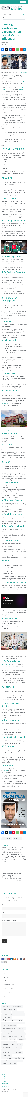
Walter (6, 845)
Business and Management (10, 981)
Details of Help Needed (9, 920)
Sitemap (3, 1085)
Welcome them (5, 545)
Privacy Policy (5, 1086)
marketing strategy (8, 1044)
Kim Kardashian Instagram (22, 72)
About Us (4, 1073)
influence (4, 1036)
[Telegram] (24, 49)
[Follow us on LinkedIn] (11, 959)
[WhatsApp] (17, 49)
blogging (4, 1009)
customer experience (12, 1025)
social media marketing (13, 1058)
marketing (13, 1041)
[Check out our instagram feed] (24, 959)
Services (3, 1074)
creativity (22, 1022)
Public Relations (7, 992)
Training (3, 1076)
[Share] (3, 49)
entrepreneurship (19, 1031)
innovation (22, 1036)
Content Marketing (8, 984)
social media (6, 1055)
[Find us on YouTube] (18, 959)
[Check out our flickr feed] (2, 962)
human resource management (19, 1033)
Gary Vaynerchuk (6, 664)
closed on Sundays (6, 403)
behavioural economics (17, 1006)
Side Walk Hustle (17, 653)
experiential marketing (7, 1033)
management (5, 1041)
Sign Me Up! (23, 1)
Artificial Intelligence (6, 1006)
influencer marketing (13, 1036)
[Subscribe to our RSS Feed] (14, 959)
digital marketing (7, 1031)
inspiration (5, 1039)
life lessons (21, 1039)
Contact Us (4, 1083)
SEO (12, 1052)
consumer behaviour (19, 1014)
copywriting (15, 1022)
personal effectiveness (7, 1049)
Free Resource (5, 1081)
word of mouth (13, 1063)
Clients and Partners (6, 1078)
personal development (16, 1047)
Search (23, 14)
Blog (4, 973)
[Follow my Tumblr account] (21, 959)
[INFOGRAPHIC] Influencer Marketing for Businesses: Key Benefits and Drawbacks (12, 878)
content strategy (6, 1022)
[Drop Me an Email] (5, 962)
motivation (19, 1044)
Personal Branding (7, 838)
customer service (21, 1028)
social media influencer (19, 81)
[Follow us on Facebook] (2, 959)
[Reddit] (21, 49)
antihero (6, 770)
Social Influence (5, 44)
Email (4, 912)
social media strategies (7, 1060)
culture (4, 1025)
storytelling (5, 1063)
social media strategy (18, 1060)
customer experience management (9, 1028)
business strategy (8, 1014)
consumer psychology (6, 1017)
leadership (12, 1039)
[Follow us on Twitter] (5, 959)
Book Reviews (7, 977)
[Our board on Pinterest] (8, 959)
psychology (16, 1049)
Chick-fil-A (8, 430)
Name (4, 905)
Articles (3, 1079)
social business (18, 1052)
